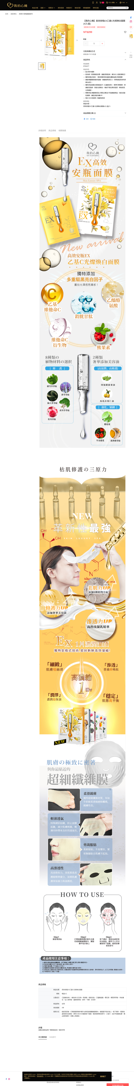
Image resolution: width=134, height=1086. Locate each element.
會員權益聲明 (80, 1085)
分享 (87, 119)
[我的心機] (16, 5)
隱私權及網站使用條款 (53, 1082)
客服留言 (78, 1082)
